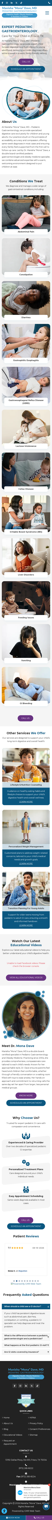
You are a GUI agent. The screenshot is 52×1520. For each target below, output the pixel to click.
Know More (26, 1095)
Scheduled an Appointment (26, 1103)
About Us (8, 1423)
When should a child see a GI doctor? (22, 1306)
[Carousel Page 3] (19, 1281)
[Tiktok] (21, 2)
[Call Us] (49, 2)
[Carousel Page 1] (14, 1281)
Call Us (26, 62)
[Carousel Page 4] (22, 1281)
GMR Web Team (32, 1511)
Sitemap (34, 1435)
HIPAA (33, 1417)
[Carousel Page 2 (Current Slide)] (16, 1281)
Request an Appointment (10, 1442)
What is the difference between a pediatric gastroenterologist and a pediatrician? (26, 1337)
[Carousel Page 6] (27, 1281)
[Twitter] (16, 2)
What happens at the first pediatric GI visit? (25, 1345)
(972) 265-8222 (26, 1468)
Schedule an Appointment (26, 69)
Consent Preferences (40, 1429)
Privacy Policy (36, 1423)
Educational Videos (13, 1435)
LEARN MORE (26, 802)
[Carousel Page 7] (30, 1281)
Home (7, 1417)
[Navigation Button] (47, 13)
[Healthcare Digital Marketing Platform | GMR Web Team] (26, 1284)
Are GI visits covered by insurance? (21, 1352)
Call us (25, 718)
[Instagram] (7, 2)
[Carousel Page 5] (24, 1281)
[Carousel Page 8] (32, 1281)
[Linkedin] (11, 2)
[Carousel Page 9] (35, 1281)
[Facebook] (2, 2)
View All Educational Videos (26, 977)
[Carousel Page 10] (38, 1281)
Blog (6, 1429)
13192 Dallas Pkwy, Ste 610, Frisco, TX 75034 (26, 1460)
